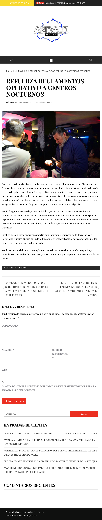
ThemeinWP (17, 515)
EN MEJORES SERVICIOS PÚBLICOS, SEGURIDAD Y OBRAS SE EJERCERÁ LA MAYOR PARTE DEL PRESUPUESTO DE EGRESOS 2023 (26, 288)
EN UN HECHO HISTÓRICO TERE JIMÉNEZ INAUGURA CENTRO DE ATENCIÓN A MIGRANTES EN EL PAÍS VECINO (76, 288)
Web (4, 370)
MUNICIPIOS (21, 268)
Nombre (8, 350)
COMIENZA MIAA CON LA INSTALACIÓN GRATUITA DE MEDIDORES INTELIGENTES (50, 433)
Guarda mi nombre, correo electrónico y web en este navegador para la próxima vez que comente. (49, 388)
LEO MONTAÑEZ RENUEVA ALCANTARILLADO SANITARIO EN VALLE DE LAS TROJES (50, 461)
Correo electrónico (58, 354)
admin (49, 102)
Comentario (10, 325)
